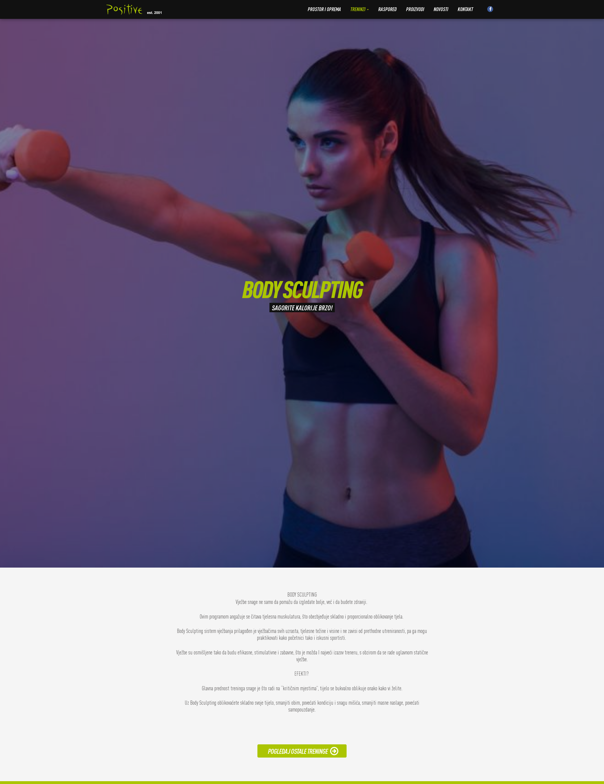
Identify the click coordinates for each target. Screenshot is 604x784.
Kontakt (465, 9)
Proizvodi (415, 9)
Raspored (387, 9)
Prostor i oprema (324, 9)
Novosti (441, 9)
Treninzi (358, 9)
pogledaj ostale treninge (298, 750)
